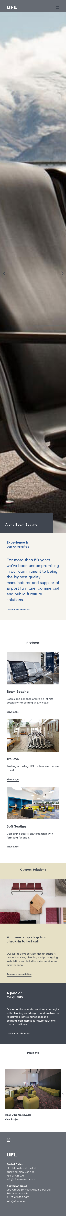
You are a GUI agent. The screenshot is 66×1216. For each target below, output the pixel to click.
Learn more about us (18, 609)
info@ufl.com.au (16, 1201)
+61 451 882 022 (19, 1197)
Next (60, 1094)
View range (13, 711)
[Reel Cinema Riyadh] (33, 1089)
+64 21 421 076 (15, 1175)
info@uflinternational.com (21, 1179)
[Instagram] (8, 1140)
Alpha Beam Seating (21, 524)
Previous (2, 1093)
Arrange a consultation (19, 974)
